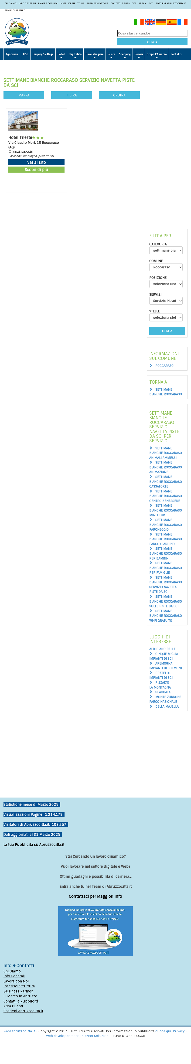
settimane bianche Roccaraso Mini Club (165, 510)
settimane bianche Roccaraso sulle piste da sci (165, 601)
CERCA (152, 42)
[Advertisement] (167, 143)
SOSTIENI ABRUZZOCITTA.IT (171, 3)
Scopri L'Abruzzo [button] (157, 54)
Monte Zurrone (168, 697)
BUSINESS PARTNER (97, 3)
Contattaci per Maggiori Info (95, 896)
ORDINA (119, 95)
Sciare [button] (111, 54)
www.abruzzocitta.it (19, 1031)
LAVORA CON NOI (48, 3)
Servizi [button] (139, 54)
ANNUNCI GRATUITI (15, 10)
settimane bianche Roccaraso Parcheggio (165, 525)
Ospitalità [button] (75, 54)
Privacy (179, 1031)
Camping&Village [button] (43, 54)
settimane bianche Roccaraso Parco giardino (165, 539)
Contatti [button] (176, 54)
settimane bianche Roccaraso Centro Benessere (165, 496)
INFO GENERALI (27, 3)
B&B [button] (25, 54)
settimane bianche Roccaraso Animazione (165, 467)
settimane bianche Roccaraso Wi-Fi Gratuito (165, 616)
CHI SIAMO (11, 3)
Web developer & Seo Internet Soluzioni (78, 1036)
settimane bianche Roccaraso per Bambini (165, 553)
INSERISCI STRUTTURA (72, 3)
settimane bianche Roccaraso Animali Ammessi (165, 453)
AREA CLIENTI (146, 3)
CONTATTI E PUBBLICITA (123, 3)
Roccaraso (164, 366)
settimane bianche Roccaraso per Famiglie (165, 568)
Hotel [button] (61, 54)
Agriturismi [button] (12, 54)
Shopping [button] (125, 54)
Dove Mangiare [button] (94, 54)
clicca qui (163, 1031)
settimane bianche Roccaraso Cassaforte (165, 481)
